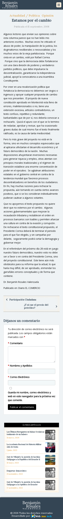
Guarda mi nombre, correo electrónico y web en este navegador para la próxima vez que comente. (31, 396)
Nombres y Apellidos (20, 365)
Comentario (15, 343)
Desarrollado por (21, 515)
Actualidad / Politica (25, 15)
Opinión (48, 15)
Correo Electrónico (19, 377)
